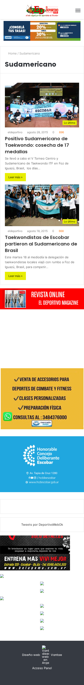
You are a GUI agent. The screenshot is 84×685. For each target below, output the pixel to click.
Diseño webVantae (42, 655)
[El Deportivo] (42, 10)
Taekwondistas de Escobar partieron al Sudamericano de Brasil (41, 244)
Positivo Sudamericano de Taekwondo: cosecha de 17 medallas (37, 145)
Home (12, 53)
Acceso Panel (42, 668)
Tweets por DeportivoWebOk (42, 524)
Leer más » (15, 177)
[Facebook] (36, 677)
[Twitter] (42, 677)
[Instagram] (47, 677)
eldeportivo (14, 132)
